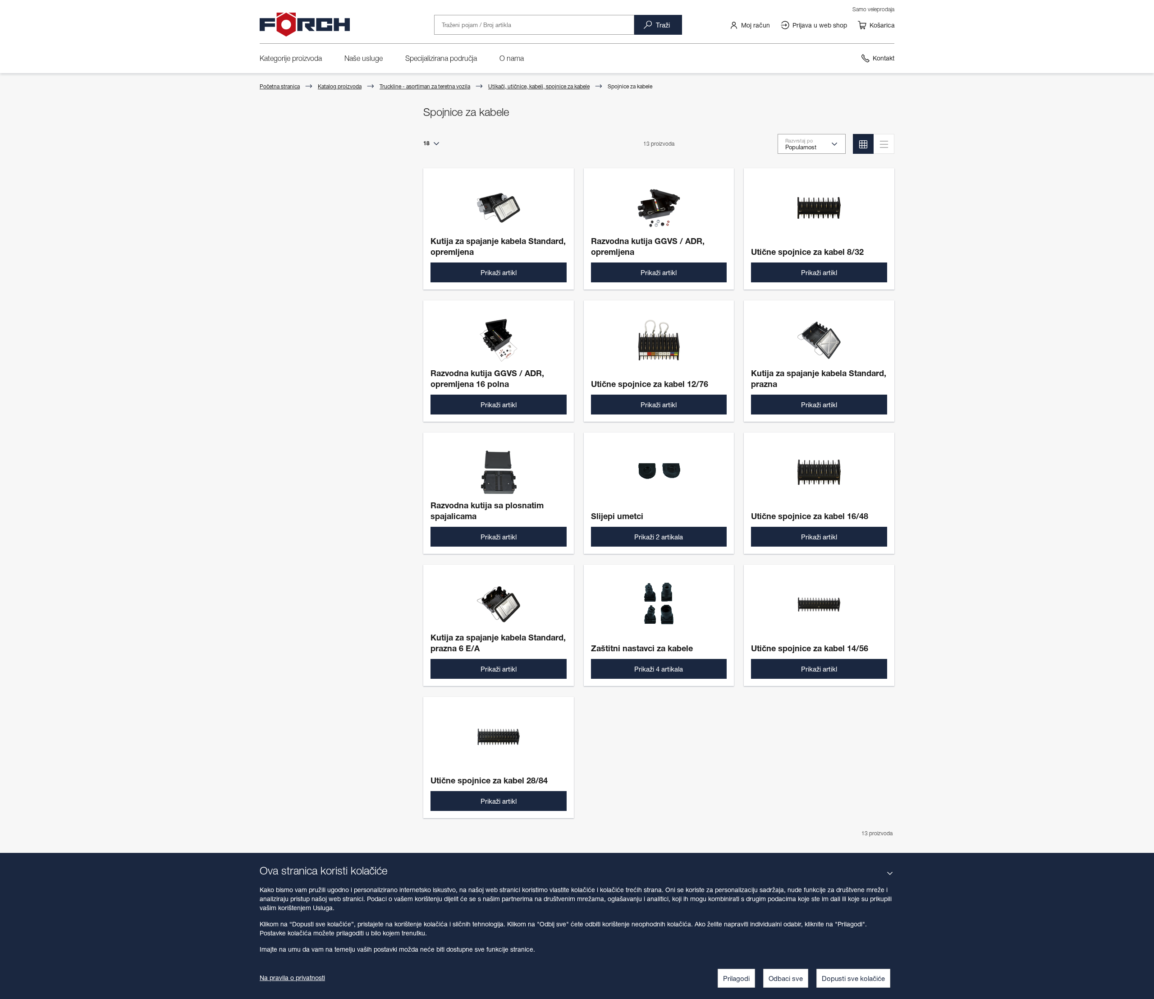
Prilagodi (736, 978)
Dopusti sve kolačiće (853, 978)
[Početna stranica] (305, 25)
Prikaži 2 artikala (658, 537)
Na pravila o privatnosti (292, 977)
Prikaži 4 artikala (658, 669)
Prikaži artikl (499, 272)
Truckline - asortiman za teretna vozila (425, 86)
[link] (749, 25)
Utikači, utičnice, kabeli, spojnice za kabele (539, 86)
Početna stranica (280, 86)
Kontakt (883, 58)
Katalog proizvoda (340, 86)
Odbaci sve (786, 978)
